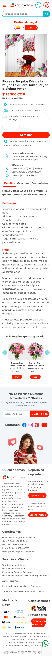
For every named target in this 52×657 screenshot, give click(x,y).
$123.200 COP (13, 94)
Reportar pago (37, 495)
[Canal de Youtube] (44, 425)
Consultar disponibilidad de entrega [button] (24, 118)
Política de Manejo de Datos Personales (21, 586)
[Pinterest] (37, 425)
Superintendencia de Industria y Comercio (23, 591)
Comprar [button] (26, 134)
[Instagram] (30, 425)
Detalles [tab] (9, 183)
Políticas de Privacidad (13, 568)
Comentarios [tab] (40, 183)
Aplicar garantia (10, 581)
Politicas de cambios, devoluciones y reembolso (25, 575)
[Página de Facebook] (24, 425)
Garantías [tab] (23, 183)
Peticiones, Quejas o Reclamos (17, 572)
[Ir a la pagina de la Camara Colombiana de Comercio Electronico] (38, 608)
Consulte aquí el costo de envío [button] (26, 110)
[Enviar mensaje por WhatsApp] (45, 643)
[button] (4, 127)
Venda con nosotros (39, 623)
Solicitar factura (38, 514)
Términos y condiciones (13, 565)
